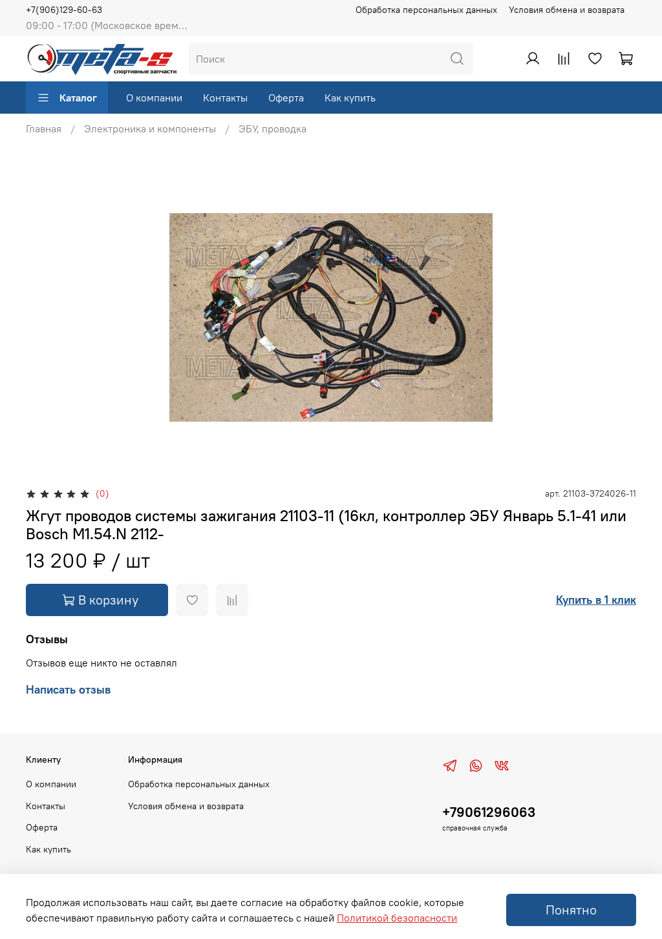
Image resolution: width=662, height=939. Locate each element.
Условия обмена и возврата (567, 9)
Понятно (571, 910)
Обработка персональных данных (426, 9)
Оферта (286, 97)
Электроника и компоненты (150, 128)
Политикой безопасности (397, 917)
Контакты (225, 97)
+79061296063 (488, 812)
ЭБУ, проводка (272, 128)
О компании (154, 97)
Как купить (350, 97)
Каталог (78, 97)
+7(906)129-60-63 (64, 9)
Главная (43, 128)
